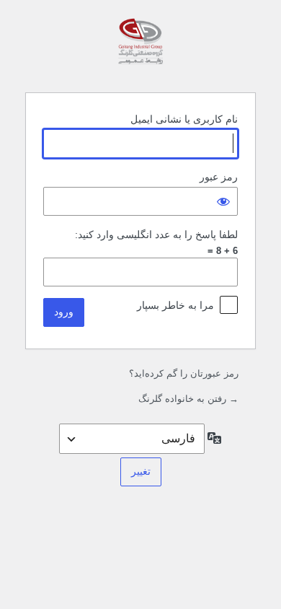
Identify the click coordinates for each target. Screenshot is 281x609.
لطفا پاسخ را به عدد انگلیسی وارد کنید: (156, 234)
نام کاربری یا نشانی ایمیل (184, 119)
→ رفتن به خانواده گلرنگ (188, 398)
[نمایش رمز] (223, 201)
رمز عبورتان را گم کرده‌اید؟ (183, 373)
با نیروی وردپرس (140, 44)
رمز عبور (219, 177)
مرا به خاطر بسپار (175, 305)
